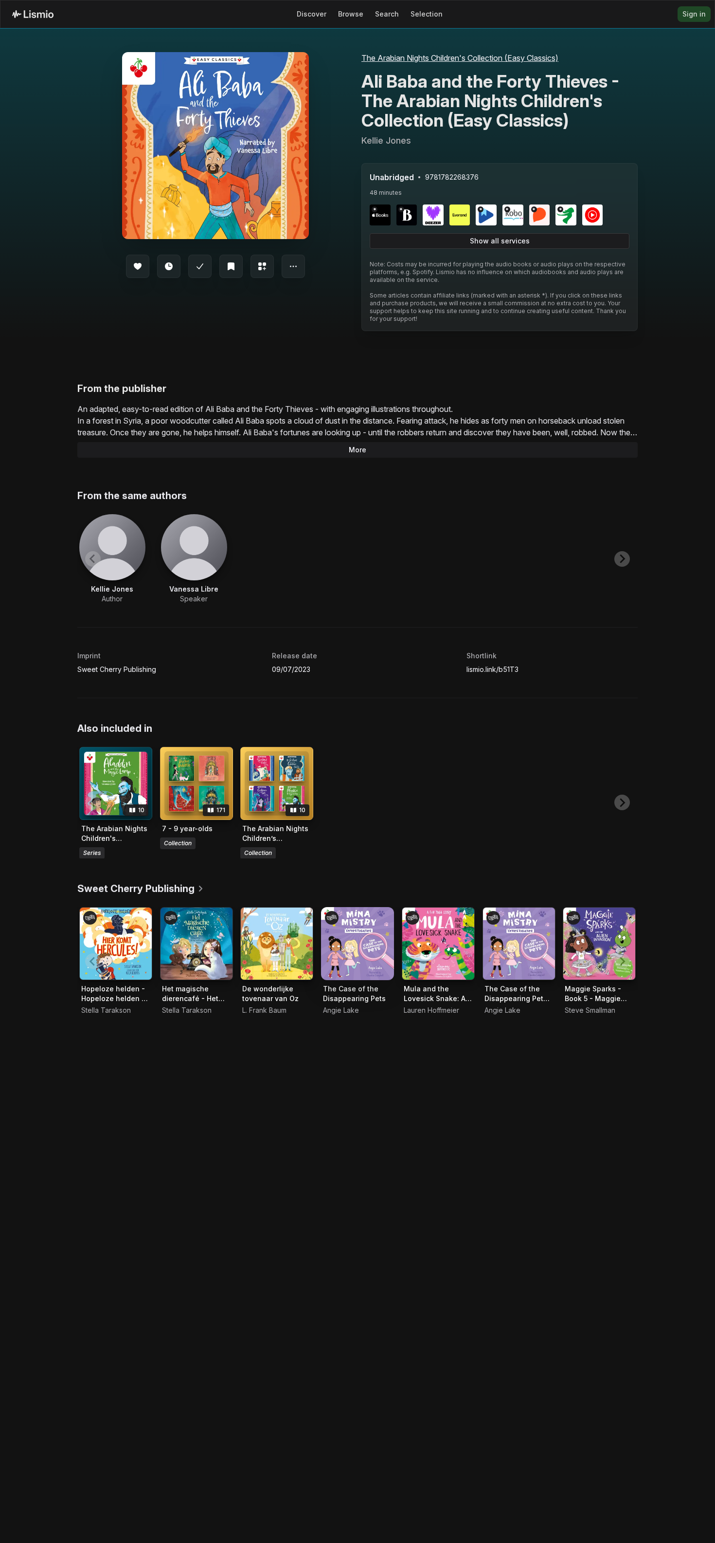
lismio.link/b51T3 (492, 669)
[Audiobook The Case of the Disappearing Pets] (357, 943)
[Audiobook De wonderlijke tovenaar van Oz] (276, 943)
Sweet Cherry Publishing (116, 669)
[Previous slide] (93, 559)
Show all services (500, 241)
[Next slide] (622, 559)
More (357, 450)
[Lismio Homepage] (33, 14)
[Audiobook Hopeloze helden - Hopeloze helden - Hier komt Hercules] (115, 943)
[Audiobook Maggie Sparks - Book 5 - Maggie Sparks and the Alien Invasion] (599, 943)
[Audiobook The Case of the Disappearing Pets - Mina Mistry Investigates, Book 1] (519, 943)
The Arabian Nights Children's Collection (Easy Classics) (459, 58)
